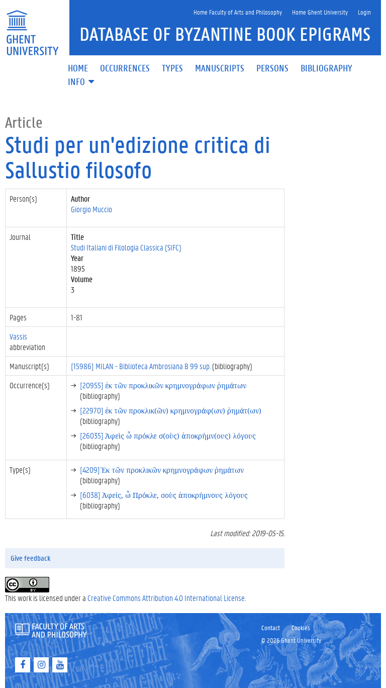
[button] (82, 82)
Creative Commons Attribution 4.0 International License (166, 597)
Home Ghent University (320, 12)
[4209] (162, 469)
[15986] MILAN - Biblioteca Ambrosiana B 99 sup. (141, 366)
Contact (270, 627)
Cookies (301, 627)
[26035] (168, 435)
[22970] (170, 410)
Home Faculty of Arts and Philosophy (238, 12)
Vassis (18, 336)
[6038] (164, 494)
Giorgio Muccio (91, 209)
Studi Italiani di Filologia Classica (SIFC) (126, 247)
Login (364, 12)
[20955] (163, 385)
